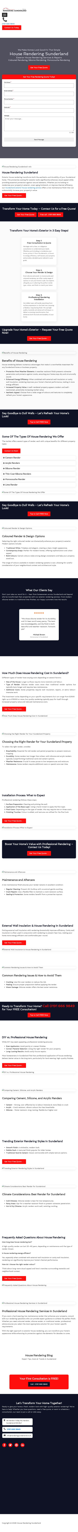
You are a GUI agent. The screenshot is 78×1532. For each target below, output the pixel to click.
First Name (7, 82)
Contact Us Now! (11, 451)
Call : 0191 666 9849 (38, 1384)
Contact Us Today (11, 28)
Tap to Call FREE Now (39, 422)
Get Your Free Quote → (14, 195)
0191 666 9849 (8, 24)
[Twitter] (10, 1445)
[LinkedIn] (23, 1445)
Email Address (8, 90)
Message (6, 115)
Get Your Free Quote (39, 68)
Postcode (7, 107)
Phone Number (9, 99)
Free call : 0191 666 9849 (50, 215)
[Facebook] (4, 1445)
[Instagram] (16, 1445)
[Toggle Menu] (4, 15)
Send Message (39, 139)
